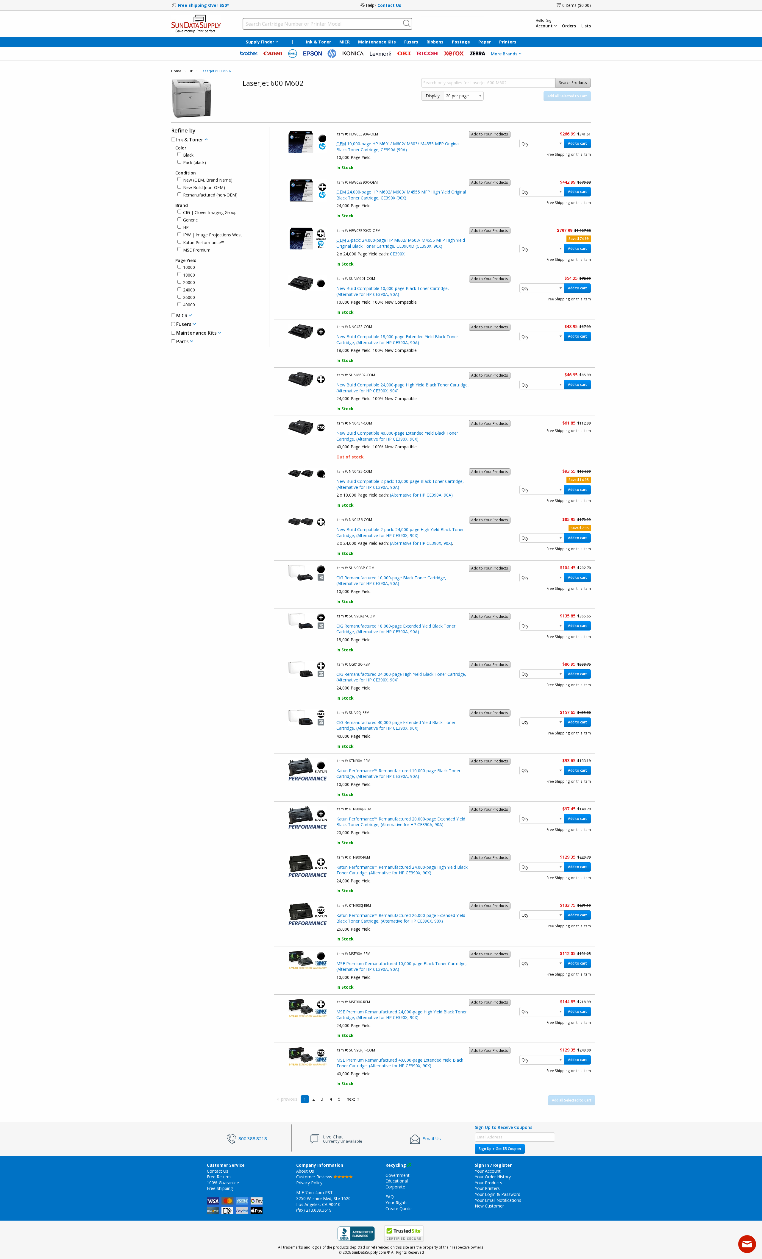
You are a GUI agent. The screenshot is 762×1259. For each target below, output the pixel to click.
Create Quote (398, 1208)
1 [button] (305, 1099)
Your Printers (487, 1188)
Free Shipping (220, 1188)
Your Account (488, 1171)
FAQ (389, 1196)
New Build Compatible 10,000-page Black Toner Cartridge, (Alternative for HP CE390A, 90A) (392, 291)
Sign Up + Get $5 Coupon (500, 1148)
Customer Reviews (314, 1177)
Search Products (573, 82)
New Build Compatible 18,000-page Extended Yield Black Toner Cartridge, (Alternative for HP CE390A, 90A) (397, 339)
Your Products (488, 1182)
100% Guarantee (223, 1182)
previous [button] (289, 1099)
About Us (305, 1171)
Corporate (395, 1187)
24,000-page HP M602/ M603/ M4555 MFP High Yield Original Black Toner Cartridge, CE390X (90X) (401, 195)
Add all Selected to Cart (567, 96)
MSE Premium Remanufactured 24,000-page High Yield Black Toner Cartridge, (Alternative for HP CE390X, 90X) (401, 1015)
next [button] (351, 1099)
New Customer (489, 1206)
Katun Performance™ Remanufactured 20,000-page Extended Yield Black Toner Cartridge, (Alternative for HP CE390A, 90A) (400, 822)
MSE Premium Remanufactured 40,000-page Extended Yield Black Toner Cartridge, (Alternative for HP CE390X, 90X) (399, 1063)
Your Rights (396, 1202)
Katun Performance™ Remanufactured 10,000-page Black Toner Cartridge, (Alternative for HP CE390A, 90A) (398, 773)
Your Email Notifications (498, 1200)
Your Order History (493, 1177)
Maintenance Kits (377, 42)
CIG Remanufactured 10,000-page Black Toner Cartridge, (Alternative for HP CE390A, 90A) (391, 580)
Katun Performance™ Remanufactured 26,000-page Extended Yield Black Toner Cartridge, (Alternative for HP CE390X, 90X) (400, 918)
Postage (461, 42)
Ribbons (435, 42)
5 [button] (339, 1099)
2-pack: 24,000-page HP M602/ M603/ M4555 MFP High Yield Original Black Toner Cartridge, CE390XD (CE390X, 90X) (400, 243)
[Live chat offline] (747, 1244)
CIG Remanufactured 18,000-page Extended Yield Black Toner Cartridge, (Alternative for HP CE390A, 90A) (395, 629)
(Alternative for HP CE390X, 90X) (421, 543)
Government (397, 1175)
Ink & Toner (318, 42)
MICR (344, 42)
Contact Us (389, 5)
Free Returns (219, 1177)
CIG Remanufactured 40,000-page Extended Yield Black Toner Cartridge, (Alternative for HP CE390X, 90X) (395, 725)
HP (191, 71)
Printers (507, 42)
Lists (586, 26)
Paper (484, 42)
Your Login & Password (497, 1194)
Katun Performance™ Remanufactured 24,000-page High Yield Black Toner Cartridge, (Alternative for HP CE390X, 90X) (402, 870)
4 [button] (331, 1099)
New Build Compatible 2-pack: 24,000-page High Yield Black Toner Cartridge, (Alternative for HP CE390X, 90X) (400, 532)
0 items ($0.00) (576, 5)
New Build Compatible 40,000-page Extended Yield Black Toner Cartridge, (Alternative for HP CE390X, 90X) (397, 436)
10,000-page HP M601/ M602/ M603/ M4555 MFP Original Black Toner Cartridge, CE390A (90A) (398, 146)
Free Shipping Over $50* (203, 5)
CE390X (397, 254)
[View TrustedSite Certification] (404, 1234)
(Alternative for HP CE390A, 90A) (421, 495)
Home (176, 71)
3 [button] (322, 1099)
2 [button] (313, 1099)
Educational (396, 1181)
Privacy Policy (309, 1182)
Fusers (411, 42)
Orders (569, 26)
